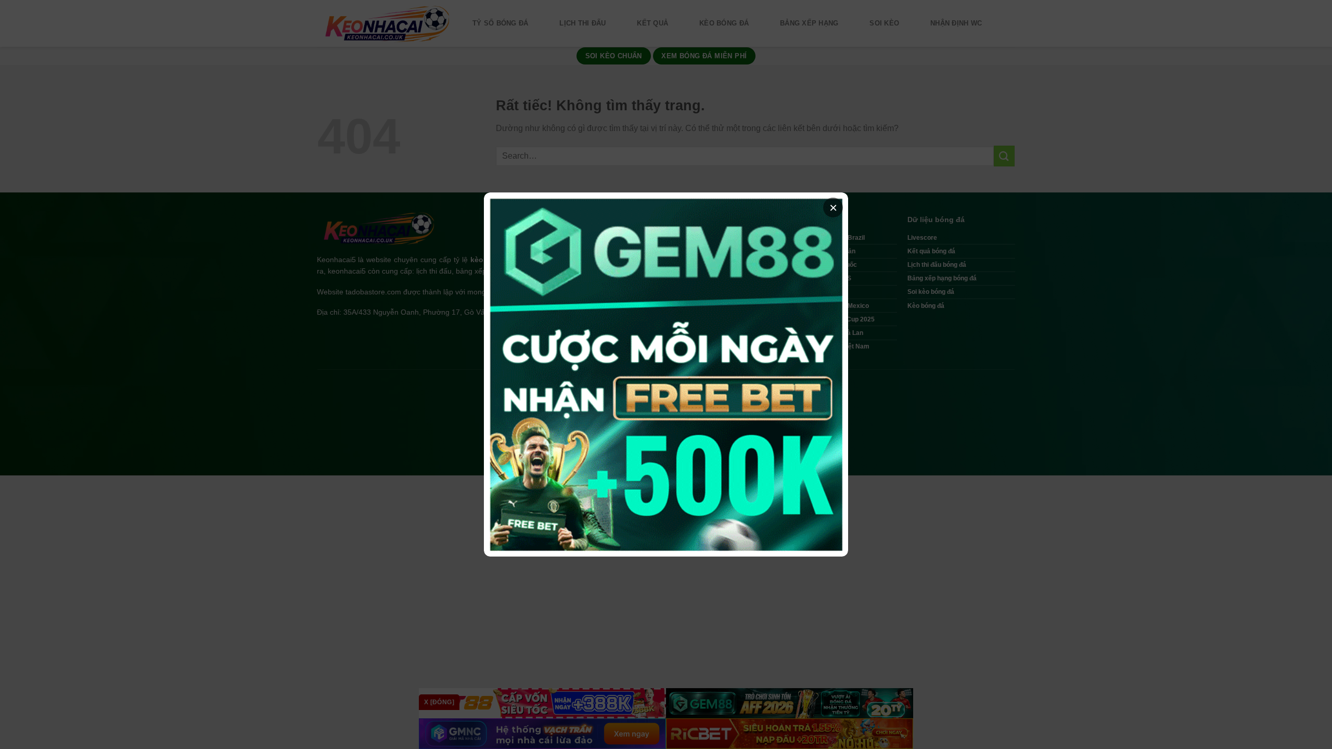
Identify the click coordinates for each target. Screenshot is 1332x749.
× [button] (833, 207)
